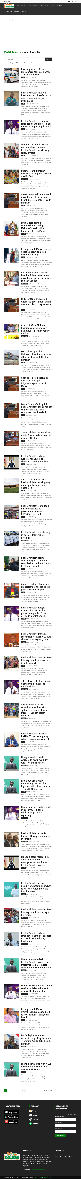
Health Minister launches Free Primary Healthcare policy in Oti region (36, 912)
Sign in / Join (7, 1)
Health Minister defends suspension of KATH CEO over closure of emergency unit (36, 637)
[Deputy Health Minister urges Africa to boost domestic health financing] (11, 255)
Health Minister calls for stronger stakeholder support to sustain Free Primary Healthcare (36, 937)
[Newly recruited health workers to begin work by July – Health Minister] (11, 763)
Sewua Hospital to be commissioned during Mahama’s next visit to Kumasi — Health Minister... (35, 226)
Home (18, 6)
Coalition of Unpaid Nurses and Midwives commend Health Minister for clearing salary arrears (35, 148)
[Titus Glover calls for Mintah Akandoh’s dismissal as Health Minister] (11, 687)
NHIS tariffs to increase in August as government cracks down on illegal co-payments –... (36, 303)
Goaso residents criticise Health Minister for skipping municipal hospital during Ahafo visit (35, 483)
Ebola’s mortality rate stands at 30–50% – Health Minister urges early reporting (36, 811)
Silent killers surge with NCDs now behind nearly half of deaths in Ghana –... (36, 1066)
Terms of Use (38, 1177)
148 (22, 1090)
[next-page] (27, 1090)
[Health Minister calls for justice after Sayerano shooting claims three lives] (11, 462)
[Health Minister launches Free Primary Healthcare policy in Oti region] (11, 915)
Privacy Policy (47, 1177)
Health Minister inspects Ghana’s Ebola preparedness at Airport (35, 836)
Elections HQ (8, 12)
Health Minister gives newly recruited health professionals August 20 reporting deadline (36, 124)
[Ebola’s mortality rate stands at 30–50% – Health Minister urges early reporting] (11, 813)
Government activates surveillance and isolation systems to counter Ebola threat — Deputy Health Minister (34, 710)
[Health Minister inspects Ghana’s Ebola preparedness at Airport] (11, 839)
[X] (72, 1)
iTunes (35, 1119)
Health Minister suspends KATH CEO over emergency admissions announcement (35, 736)
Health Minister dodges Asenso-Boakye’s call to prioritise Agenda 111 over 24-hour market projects (34, 611)
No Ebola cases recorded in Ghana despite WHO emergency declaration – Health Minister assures (35, 861)
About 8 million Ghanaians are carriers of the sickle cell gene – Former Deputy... (35, 587)
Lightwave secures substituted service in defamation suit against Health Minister (36, 988)
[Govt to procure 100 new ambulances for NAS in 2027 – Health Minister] (11, 75)
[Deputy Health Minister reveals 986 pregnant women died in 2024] (11, 177)
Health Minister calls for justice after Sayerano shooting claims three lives (35, 459)
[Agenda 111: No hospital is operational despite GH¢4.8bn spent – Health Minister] (11, 383)
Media (16, 12)
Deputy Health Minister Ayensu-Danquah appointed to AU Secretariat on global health (35, 1013)
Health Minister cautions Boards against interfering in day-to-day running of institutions (36, 96)
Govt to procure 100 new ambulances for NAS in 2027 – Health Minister (35, 72)
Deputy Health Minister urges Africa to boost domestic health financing (36, 252)
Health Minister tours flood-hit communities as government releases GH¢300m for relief (35, 510)
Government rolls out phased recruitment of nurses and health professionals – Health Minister (36, 198)
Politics (29, 6)
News (23, 6)
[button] (74, 6)
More (22, 12)
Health (23, 233)
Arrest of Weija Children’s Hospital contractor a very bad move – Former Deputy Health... (35, 329)
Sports (52, 6)
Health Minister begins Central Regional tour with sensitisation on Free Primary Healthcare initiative (36, 561)
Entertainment (44, 6)
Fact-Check (59, 6)
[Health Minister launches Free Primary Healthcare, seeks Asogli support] (11, 663)
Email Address (60, 1117)
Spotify (35, 1123)
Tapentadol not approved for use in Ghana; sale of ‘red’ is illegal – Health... (36, 435)
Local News (24, 179)
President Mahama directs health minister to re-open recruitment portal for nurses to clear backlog (36, 276)
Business (35, 6)
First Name (58, 1122)
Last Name (58, 1128)
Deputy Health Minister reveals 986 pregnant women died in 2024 (36, 174)
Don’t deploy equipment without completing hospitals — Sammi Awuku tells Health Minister (36, 1039)
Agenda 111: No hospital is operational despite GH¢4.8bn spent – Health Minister (34, 382)
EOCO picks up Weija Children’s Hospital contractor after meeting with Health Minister (36, 355)
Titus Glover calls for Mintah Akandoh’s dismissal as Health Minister (35, 684)
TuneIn (34, 1115)
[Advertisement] (40, 36)
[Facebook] (65, 1)
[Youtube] (75, 1)
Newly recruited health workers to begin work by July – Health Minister (34, 760)
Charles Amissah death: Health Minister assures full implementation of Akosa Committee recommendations (36, 963)
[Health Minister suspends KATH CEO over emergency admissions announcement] (11, 739)
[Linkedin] (69, 1)
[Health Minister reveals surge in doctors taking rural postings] (11, 538)
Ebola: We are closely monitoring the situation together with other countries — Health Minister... (36, 784)
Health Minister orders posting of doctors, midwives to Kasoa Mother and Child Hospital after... (36, 887)
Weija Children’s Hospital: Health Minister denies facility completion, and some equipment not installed (36, 408)
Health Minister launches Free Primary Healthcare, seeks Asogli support (36, 660)
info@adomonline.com (38, 1170)
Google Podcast (37, 1111)
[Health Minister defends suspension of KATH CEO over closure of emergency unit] (11, 640)
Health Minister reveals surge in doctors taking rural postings (36, 535)
